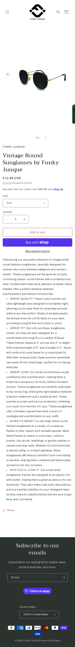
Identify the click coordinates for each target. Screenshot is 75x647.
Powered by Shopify (50, 640)
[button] (7, 12)
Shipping (7, 183)
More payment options (37, 251)
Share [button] (10, 510)
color (5, 196)
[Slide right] (46, 138)
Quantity (7, 212)
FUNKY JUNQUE (31, 640)
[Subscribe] (64, 577)
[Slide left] (29, 138)
